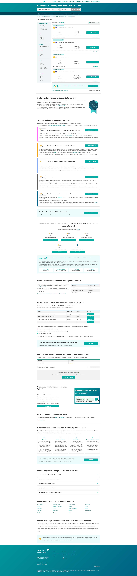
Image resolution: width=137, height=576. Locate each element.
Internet (54, 1)
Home (38, 19)
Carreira (73, 553)
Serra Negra (39, 512)
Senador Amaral (88, 510)
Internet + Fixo (42, 64)
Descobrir (91, 459)
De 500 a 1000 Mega (43, 28)
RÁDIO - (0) (42, 55)
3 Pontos (41, 77)
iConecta (56, 417)
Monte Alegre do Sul (73, 508)
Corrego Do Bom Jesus (57, 506)
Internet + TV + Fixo (43, 67)
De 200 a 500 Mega (43, 26)
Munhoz (86, 508)
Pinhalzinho (55, 510)
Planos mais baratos (63, 16)
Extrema (70, 506)
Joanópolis (39, 508)
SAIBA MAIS (90, 212)
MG (48, 19)
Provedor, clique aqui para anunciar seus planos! (60, 90)
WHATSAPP (91, 314)
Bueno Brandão (72, 504)
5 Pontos (41, 80)
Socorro (54, 512)
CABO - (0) (41, 54)
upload (78, 152)
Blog (63, 557)
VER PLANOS (50, 239)
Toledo (51, 19)
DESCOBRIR (93, 86)
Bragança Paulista (56, 504)
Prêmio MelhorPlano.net (45, 16)
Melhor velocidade (54, 16)
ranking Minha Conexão (41, 286)
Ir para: (38, 16)
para (60, 22)
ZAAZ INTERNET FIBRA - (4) (44, 46)
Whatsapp (93, 32)
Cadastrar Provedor (95, 1)
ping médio (60, 197)
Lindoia (54, 508)
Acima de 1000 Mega (43, 29)
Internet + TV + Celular (43, 68)
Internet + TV (42, 63)
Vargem (86, 512)
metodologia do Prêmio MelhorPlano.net (57, 125)
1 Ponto (41, 75)
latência (96, 202)
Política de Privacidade (66, 553)
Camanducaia (87, 504)
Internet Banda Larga (43, 19)
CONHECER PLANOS (92, 130)
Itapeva (86, 506)
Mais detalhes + (95, 37)
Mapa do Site (64, 558)
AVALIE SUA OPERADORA (68, 377)
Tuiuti (70, 512)
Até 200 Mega (42, 25)
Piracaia (70, 510)
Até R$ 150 (41, 38)
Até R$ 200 (41, 39)
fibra (55, 152)
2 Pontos (41, 76)
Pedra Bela (39, 510)
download (75, 152)
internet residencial (52, 101)
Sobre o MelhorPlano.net (57, 553)
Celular (59, 1)
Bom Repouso (40, 504)
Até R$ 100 (41, 37)
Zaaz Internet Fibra (62, 417)
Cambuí (38, 506)
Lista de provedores (71, 16)
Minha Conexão (69, 135)
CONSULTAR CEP (48, 406)
